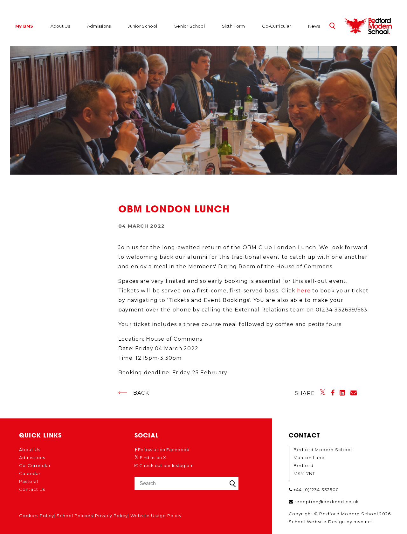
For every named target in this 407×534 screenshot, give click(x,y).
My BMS (24, 26)
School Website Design (317, 521)
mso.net (363, 521)
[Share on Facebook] (332, 392)
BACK (141, 393)
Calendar (30, 473)
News (314, 26)
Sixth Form (233, 26)
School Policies (75, 515)
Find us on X (152, 457)
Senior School (189, 26)
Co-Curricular (276, 26)
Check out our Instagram (166, 465)
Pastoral (28, 481)
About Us (60, 26)
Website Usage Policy (156, 515)
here (304, 291)
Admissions (99, 26)
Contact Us (32, 489)
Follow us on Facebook (163, 449)
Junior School (142, 26)
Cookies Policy (36, 515)
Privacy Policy (111, 515)
